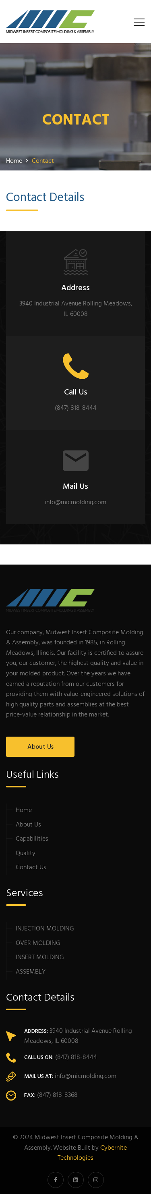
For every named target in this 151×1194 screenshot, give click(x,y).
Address (75, 288)
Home (24, 810)
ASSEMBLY (31, 972)
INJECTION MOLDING (45, 929)
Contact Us (31, 867)
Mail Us (75, 486)
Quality (25, 853)
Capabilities (32, 839)
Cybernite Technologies (92, 1153)
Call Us (75, 392)
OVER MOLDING (38, 943)
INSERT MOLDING (40, 957)
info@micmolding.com (85, 1076)
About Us (40, 747)
